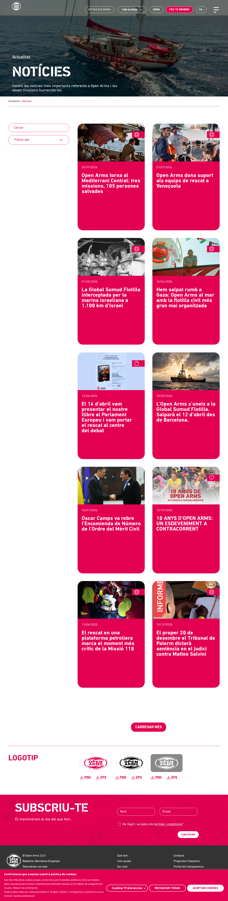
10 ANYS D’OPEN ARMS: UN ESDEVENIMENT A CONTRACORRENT (184, 524)
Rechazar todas (167, 888)
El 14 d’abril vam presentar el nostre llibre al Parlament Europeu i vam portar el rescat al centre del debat (107, 418)
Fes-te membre (179, 9)
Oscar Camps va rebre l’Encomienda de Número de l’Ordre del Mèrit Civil (111, 524)
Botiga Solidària (99, 9)
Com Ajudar (130, 9)
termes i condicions (168, 824)
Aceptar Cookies (205, 888)
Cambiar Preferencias (127, 888)
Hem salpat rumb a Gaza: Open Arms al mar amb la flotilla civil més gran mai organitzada (185, 298)
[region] (114, 885)
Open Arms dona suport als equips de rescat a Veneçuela (184, 181)
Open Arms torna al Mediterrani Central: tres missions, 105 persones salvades (111, 183)
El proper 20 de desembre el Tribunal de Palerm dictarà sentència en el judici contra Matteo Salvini (185, 643)
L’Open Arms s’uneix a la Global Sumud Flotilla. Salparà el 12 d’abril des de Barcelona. (185, 412)
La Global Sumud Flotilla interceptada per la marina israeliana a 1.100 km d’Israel (111, 298)
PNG (87, 777)
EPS (103, 777)
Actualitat (14, 101)
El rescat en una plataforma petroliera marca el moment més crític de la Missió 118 (108, 641)
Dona (156, 9)
